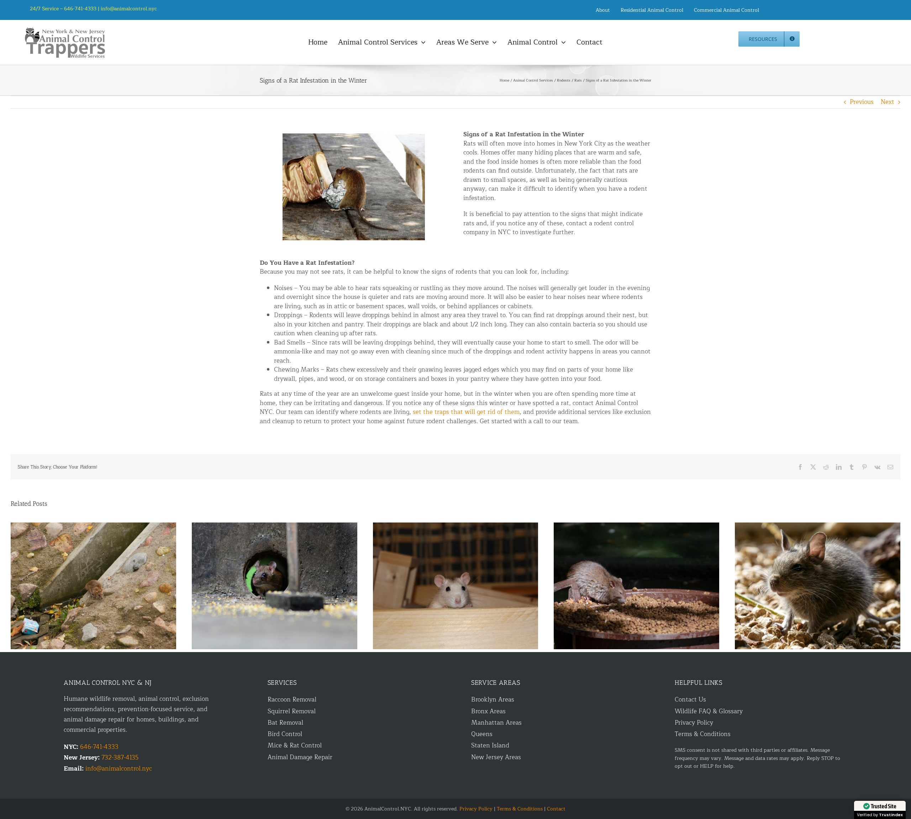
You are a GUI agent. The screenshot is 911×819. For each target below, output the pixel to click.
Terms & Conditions (703, 734)
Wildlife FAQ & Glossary (709, 711)
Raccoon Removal (292, 699)
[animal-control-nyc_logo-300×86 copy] (65, 30)
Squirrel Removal (292, 711)
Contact (556, 809)
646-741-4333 (99, 747)
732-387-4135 (119, 757)
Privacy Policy (694, 723)
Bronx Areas (488, 711)
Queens (482, 734)
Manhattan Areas (496, 723)
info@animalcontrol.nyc (129, 9)
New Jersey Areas (496, 757)
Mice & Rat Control (295, 745)
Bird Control (285, 734)
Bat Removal (285, 723)
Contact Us (690, 699)
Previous (862, 102)
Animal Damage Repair (300, 757)
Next (887, 102)
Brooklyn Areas (492, 699)
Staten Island (490, 745)
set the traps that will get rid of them (466, 412)
